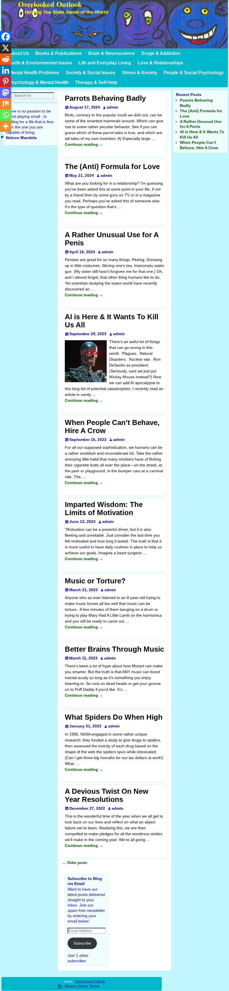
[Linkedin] (5, 70)
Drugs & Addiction (160, 53)
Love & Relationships (160, 62)
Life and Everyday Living (104, 62)
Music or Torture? (95, 581)
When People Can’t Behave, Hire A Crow (112, 426)
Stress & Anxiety (139, 72)
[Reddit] (5, 59)
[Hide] (2, 137)
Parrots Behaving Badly (105, 98)
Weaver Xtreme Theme (82, 986)
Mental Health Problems (34, 72)
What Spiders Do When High (114, 717)
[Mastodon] (5, 92)
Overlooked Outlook (90, 981)
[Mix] (5, 103)
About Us (19, 53)
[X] (5, 47)
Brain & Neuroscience (111, 53)
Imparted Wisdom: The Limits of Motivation (104, 508)
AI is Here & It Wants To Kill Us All (111, 321)
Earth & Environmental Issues (40, 62)
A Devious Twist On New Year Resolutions (106, 795)
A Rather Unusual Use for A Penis (112, 239)
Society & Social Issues (90, 72)
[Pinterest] (5, 81)
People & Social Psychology (194, 72)
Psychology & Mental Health (39, 82)
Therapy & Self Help (96, 82)
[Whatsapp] (5, 115)
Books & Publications (58, 53)
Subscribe (82, 943)
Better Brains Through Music (114, 649)
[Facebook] (5, 36)
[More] (5, 126)
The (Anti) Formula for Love (112, 166)
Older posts (74, 863)
